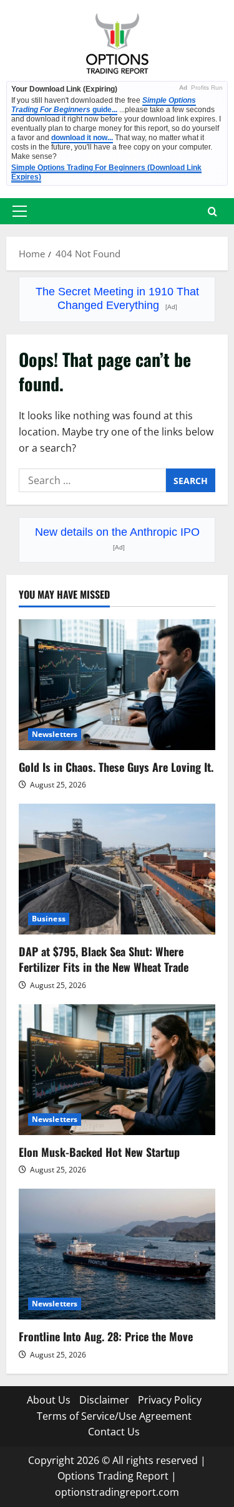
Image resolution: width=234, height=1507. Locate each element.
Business (49, 918)
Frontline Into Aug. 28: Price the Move (106, 1336)
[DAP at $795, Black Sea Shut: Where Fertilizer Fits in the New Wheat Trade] (117, 869)
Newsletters (54, 734)
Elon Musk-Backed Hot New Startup (99, 1152)
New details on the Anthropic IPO (117, 538)
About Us (49, 1400)
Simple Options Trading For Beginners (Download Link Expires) (106, 172)
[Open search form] (212, 211)
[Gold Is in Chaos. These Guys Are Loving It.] (117, 684)
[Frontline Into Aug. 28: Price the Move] (117, 1254)
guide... (103, 105)
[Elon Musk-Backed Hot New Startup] (117, 1069)
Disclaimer (104, 1400)
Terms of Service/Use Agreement (114, 1416)
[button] (19, 211)
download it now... (82, 137)
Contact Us (114, 1431)
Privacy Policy (170, 1400)
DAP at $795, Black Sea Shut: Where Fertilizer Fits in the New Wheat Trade (103, 959)
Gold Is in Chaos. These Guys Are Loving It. (116, 767)
